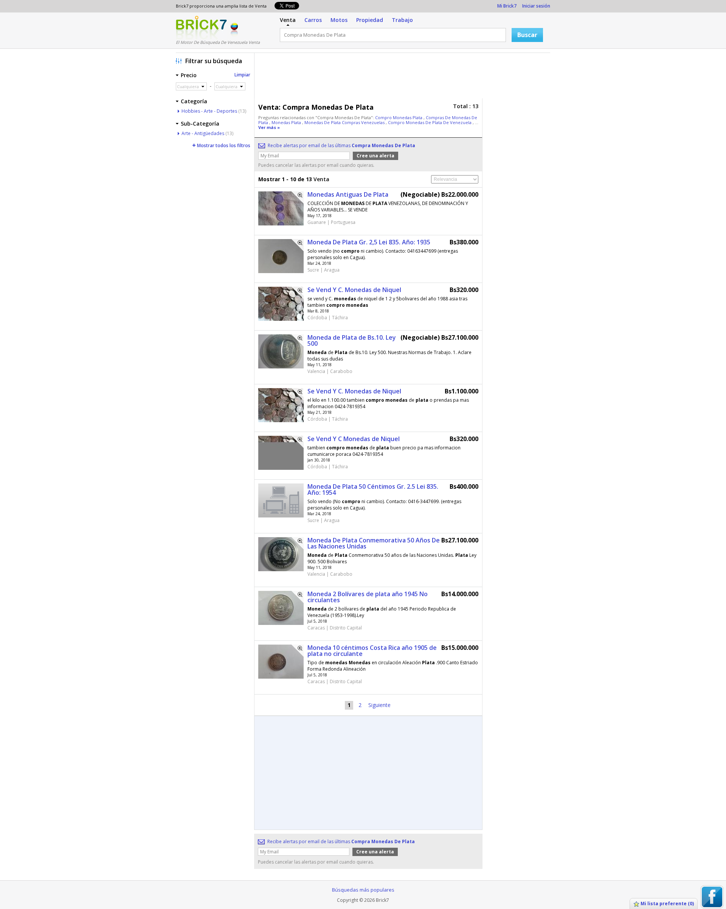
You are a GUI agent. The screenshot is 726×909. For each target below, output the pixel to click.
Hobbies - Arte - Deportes (209, 111)
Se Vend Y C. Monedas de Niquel (354, 290)
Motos (338, 19)
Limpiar (242, 74)
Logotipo (201, 27)
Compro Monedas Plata (399, 117)
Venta (288, 19)
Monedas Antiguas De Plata (347, 194)
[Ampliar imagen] (298, 197)
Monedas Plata (286, 122)
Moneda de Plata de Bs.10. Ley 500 (351, 340)
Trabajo (402, 19)
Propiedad (369, 19)
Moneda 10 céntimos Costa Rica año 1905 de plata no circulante (372, 650)
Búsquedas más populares (363, 889)
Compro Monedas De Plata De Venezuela (430, 122)
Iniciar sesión (536, 6)
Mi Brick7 (507, 6)
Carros (313, 19)
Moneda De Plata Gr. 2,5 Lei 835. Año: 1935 (368, 242)
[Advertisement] (404, 77)
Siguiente (379, 705)
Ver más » (269, 127)
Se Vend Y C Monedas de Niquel (353, 439)
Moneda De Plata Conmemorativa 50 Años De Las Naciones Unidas (373, 543)
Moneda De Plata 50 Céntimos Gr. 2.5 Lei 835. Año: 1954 (372, 489)
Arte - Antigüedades (203, 133)
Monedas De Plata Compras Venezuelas (345, 122)
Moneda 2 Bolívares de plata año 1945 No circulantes (367, 597)
